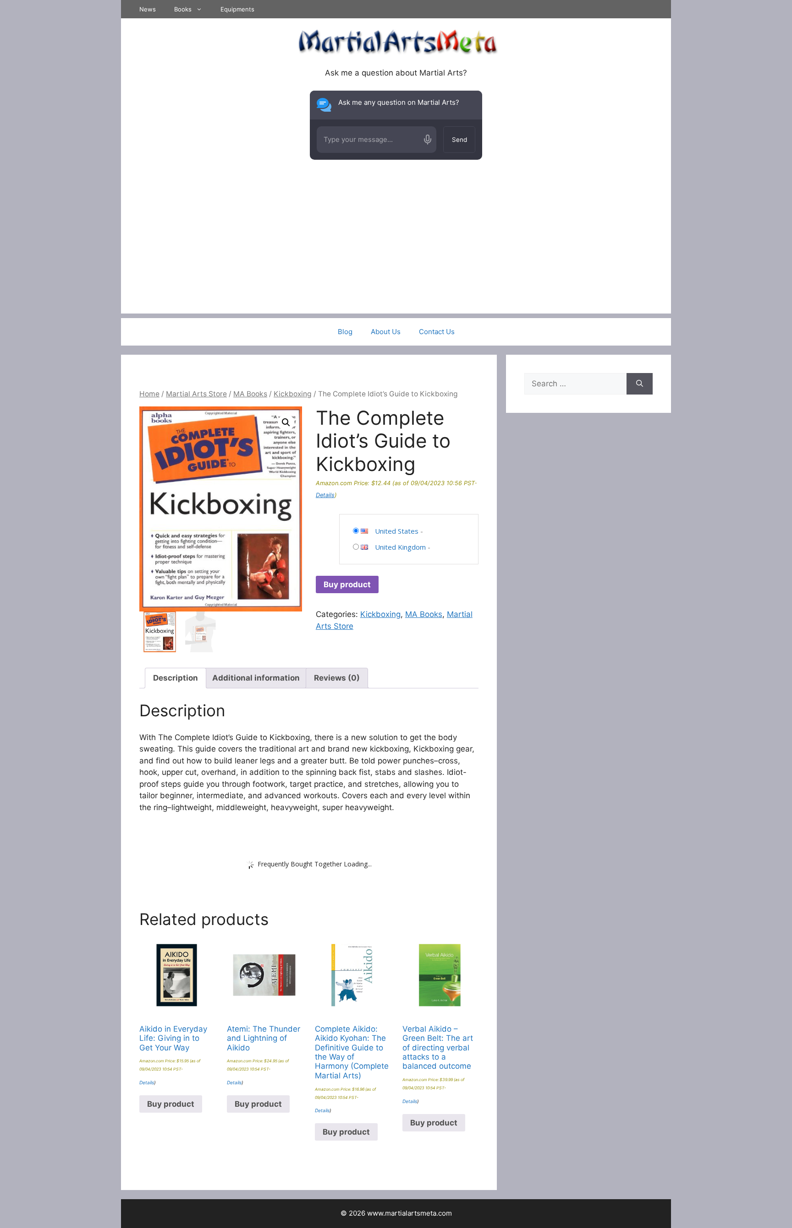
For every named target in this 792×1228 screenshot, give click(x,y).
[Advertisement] (396, 249)
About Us (386, 331)
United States (396, 531)
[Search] (640, 384)
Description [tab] (175, 677)
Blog (345, 331)
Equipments (237, 9)
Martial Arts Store (196, 393)
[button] (286, 422)
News (147, 9)
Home (149, 393)
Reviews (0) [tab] (337, 677)
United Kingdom (400, 547)
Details (325, 495)
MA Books (250, 393)
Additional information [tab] (256, 677)
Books (183, 9)
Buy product (347, 584)
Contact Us (437, 331)
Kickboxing (293, 393)
